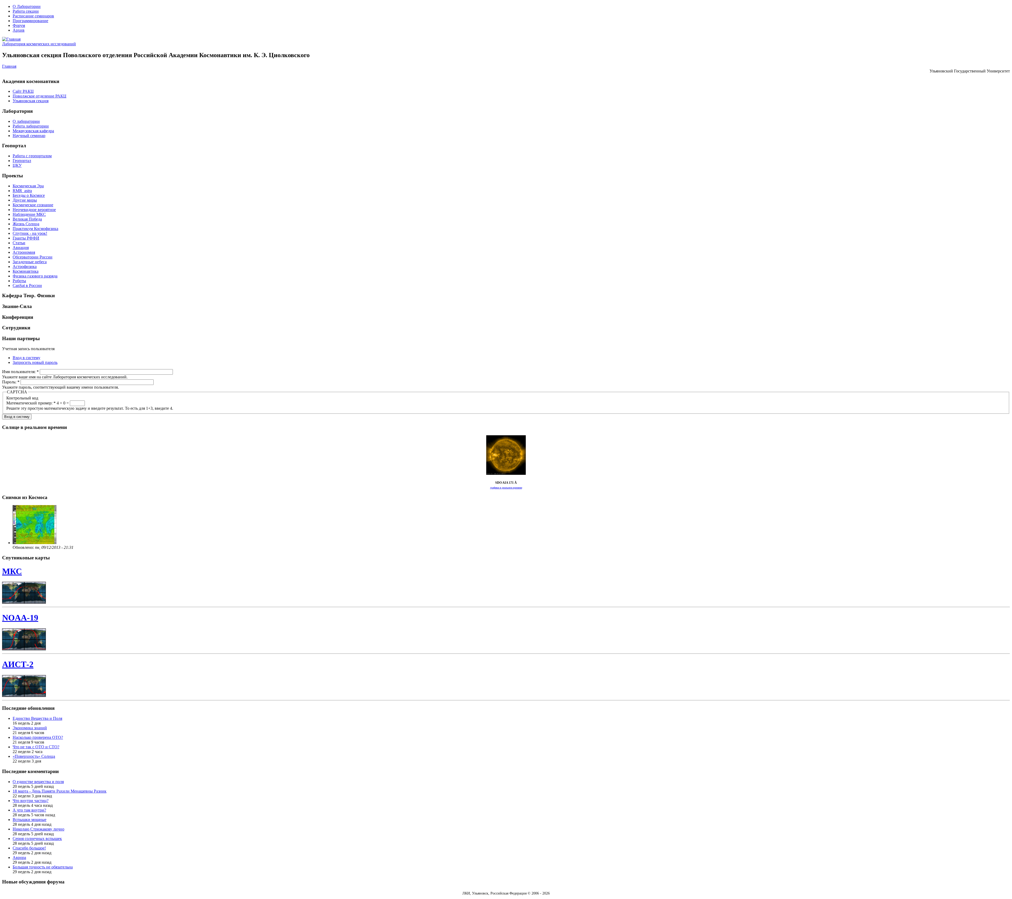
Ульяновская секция (30, 101)
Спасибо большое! (29, 848)
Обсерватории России (32, 257)
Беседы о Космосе (29, 195)
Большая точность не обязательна (43, 867)
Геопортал (22, 160)
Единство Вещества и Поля (37, 718)
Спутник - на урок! (30, 233)
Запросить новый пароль (35, 362)
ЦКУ (17, 165)
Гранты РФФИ (26, 238)
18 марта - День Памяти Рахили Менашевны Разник (59, 791)
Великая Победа (27, 219)
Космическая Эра (28, 186)
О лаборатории (26, 121)
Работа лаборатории (31, 126)
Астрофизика (25, 266)
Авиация (21, 247)
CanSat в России (27, 285)
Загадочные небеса (30, 262)
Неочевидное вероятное (34, 209)
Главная (9, 66)
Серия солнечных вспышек (37, 838)
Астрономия (24, 252)
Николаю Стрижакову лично (38, 829)
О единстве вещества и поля (38, 781)
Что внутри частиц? (30, 800)
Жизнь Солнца (26, 224)
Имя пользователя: (20, 371)
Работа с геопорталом (32, 156)
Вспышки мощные (29, 819)
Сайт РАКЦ (23, 91)
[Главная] (11, 39)
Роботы (19, 281)
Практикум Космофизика (35, 228)
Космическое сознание (33, 205)
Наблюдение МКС (29, 214)
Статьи (19, 243)
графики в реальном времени (506, 487)
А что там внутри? (29, 810)
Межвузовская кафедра (33, 131)
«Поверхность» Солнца (34, 756)
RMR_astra (22, 190)
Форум (19, 25)
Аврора (19, 857)
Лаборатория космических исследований (39, 44)
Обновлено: (24, 547)
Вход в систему (26, 357)
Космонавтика (25, 271)
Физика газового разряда (35, 276)
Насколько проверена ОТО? (38, 737)
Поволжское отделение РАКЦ (39, 96)
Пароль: (11, 382)
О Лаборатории (27, 6)
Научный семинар (29, 135)
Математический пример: (31, 403)
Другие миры (25, 200)
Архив (19, 30)
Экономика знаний (30, 728)
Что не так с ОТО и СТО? (36, 747)
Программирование (30, 20)
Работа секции (26, 11)
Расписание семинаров (33, 16)
